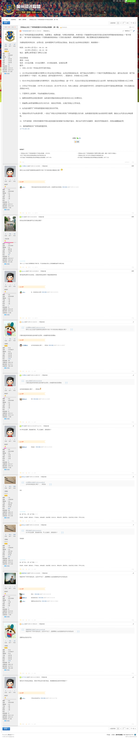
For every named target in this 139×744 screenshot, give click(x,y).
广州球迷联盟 (24, 31)
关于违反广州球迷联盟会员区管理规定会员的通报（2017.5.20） (94, 157)
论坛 (13, 1)
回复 (23, 162)
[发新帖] (6, 22)
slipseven (23, 271)
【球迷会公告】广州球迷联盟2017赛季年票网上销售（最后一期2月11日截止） (97, 153)
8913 (10, 486)
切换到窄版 (123, 1)
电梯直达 (127, 30)
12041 (9, 358)
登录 (114, 1)
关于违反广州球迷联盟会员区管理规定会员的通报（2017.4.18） (36, 157)
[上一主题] (132, 27)
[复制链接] (64, 27)
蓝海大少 (24, 597)
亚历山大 (24, 399)
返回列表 (113, 23)
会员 (25, 128)
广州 (23, 128)
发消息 (8, 73)
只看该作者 (46, 31)
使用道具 (127, 162)
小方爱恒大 (24, 166)
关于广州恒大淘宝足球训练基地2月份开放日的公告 (33, 155)
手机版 (108, 734)
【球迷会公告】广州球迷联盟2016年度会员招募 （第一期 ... (44, 19)
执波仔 (6, 184)
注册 (117, 1)
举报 (133, 162)
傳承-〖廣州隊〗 (23, 19)
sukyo (23, 187)
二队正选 (6, 238)
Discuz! (10, 734)
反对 (36, 213)
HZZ (22, 217)
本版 (72, 12)
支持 (29, 213)
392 (10, 234)
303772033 (24, 677)
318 (6, 44)
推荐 (133, 166)
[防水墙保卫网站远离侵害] (135, 734)
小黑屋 (113, 734)
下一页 (132, 23)
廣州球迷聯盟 (3, 19)
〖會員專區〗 (13, 19)
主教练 (6, 343)
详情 (63, 187)
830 (10, 339)
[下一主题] (134, 27)
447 (10, 44)
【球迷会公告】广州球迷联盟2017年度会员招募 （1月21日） (35, 153)
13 (5, 486)
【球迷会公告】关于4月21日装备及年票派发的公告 (90, 155)
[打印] (130, 27)
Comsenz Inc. (11, 736)
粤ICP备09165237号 (128, 734)
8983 (14, 486)
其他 (120, 1)
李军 (22, 426)
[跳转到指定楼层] (134, 31)
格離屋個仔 (24, 573)
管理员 (6, 49)
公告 (28, 128)
